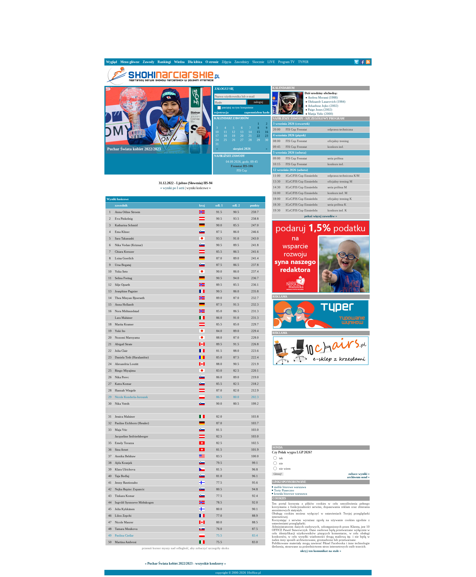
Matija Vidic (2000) (320, 113)
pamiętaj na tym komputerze (237, 107)
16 (266, 132)
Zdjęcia (226, 62)
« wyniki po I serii (172, 188)
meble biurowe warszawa (290, 487)
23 (266, 135)
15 (258, 132)
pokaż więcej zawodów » (320, 216)
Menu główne (129, 62)
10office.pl (254, 572)
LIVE (271, 62)
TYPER (303, 62)
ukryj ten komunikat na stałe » (320, 550)
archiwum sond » (358, 477)
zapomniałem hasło (257, 112)
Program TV (286, 62)
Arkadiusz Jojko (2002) (323, 105)
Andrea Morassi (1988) (323, 97)
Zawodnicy (241, 62)
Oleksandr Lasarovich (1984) (326, 101)
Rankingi (164, 62)
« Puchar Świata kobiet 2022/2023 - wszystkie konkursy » (185, 563)
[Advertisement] (238, 28)
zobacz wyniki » (359, 473)
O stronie (211, 62)
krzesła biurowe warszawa (290, 493)
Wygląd (111, 62)
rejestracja (221, 112)
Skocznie (258, 62)
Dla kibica (195, 62)
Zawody (148, 62)
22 (258, 135)
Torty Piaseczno (284, 490)
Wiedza (179, 62)
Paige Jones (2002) (320, 109)
